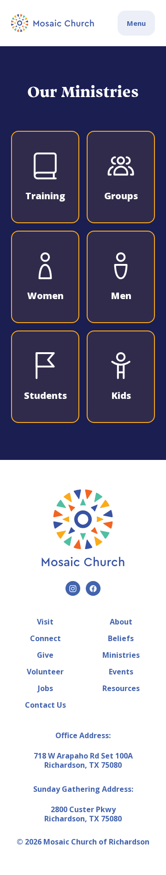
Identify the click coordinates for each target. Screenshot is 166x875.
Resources (121, 688)
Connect (45, 638)
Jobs (45, 688)
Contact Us (45, 705)
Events (121, 671)
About (121, 621)
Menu (136, 23)
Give (45, 655)
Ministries (121, 655)
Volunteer (45, 671)
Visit (45, 621)
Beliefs (121, 638)
